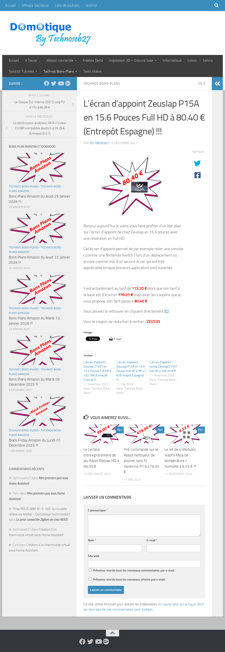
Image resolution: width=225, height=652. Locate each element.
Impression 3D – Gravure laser (131, 60)
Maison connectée (60, 60)
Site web (93, 556)
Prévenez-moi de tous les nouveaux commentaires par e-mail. (134, 570)
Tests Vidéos (92, 71)
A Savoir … (32, 60)
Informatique (172, 60)
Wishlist (91, 5)
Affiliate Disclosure (35, 5)
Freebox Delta (93, 60)
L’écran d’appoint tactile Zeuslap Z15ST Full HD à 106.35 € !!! (163, 366)
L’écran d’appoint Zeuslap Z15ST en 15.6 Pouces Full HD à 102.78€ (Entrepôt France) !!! (97, 371)
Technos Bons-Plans (59, 71)
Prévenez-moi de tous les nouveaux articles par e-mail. (129, 579)
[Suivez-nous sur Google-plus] (67, 83)
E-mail (152, 540)
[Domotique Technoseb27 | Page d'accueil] (52, 33)
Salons (208, 60)
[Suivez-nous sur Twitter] (53, 83)
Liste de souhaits (67, 5)
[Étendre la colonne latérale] (217, 83)
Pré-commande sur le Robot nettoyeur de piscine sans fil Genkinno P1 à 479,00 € (141, 460)
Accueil (10, 5)
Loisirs (192, 60)
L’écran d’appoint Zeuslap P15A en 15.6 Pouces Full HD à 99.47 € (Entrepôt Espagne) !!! (131, 371)
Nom (92, 540)
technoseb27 (100, 143)
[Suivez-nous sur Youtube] (60, 83)
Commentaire (98, 510)
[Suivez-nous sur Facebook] (46, 83)
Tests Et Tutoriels (21, 71)
